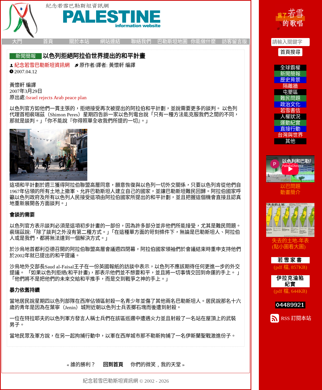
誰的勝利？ (83, 364)
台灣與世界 (290, 135)
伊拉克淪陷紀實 (290, 281)
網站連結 (110, 41)
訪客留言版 (234, 41)
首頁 (48, 41)
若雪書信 (290, 110)
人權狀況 (290, 116)
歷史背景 (290, 80)
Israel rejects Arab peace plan (56, 97)
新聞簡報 (26, 56)
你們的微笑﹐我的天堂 (156, 364)
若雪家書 (290, 260)
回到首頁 (113, 364)
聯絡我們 (141, 41)
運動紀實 (290, 123)
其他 (290, 141)
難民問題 (290, 98)
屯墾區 (290, 92)
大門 (17, 41)
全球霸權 (290, 67)
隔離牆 (290, 86)
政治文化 (290, 104)
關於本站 (79, 41)
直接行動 (290, 129)
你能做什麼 (203, 41)
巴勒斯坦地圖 (172, 41)
